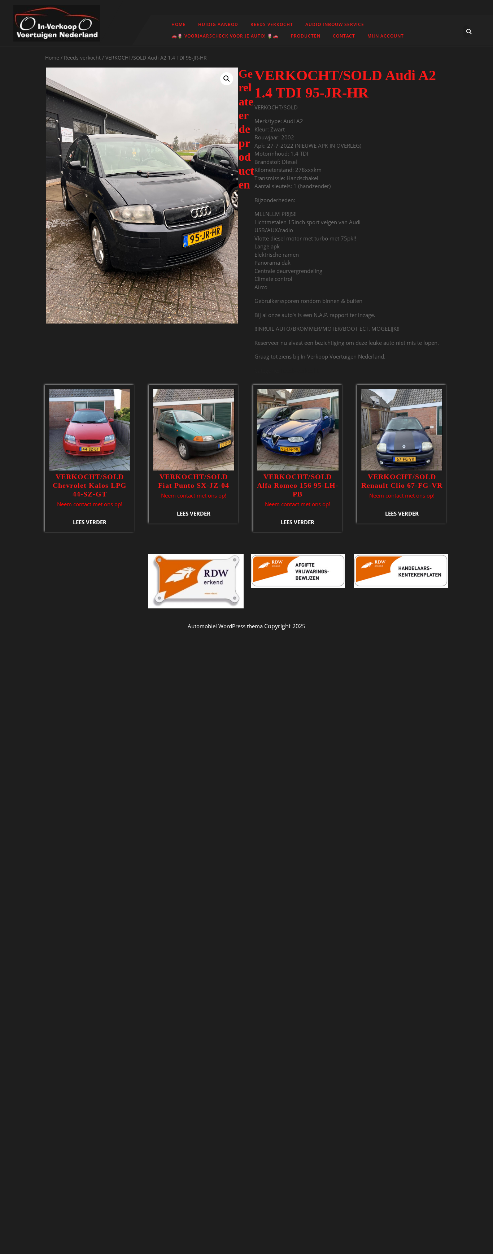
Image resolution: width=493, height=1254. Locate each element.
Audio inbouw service (334, 24)
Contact (344, 36)
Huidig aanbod (218, 24)
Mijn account (385, 36)
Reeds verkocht (271, 24)
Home (178, 24)
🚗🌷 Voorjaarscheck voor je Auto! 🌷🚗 (225, 36)
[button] (226, 78)
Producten (305, 36)
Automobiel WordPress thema (225, 626)
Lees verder (89, 522)
